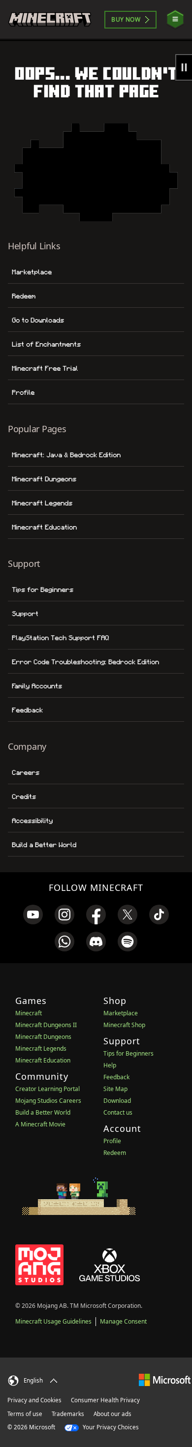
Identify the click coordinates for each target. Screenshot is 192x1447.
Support (25, 614)
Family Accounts (37, 686)
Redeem (23, 296)
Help (109, 1065)
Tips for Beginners (42, 589)
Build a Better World (44, 845)
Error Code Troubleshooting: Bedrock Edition (85, 662)
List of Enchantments (46, 344)
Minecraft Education (44, 527)
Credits (24, 796)
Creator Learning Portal (47, 1089)
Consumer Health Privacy (105, 1400)
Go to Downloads (38, 320)
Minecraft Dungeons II (46, 1025)
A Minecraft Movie (40, 1124)
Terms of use (24, 1413)
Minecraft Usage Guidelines (53, 1321)
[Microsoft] (165, 1379)
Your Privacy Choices (110, 1427)
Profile (23, 392)
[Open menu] (175, 19)
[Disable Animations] (183, 67)
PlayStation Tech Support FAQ (60, 638)
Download (117, 1100)
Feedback (27, 710)
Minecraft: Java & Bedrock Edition (66, 455)
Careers (25, 772)
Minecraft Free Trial (45, 368)
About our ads (112, 1413)
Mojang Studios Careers (48, 1100)
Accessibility (32, 821)
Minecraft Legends (42, 503)
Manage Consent (123, 1321)
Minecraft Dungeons (44, 479)
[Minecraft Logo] (50, 19)
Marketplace (32, 272)
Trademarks (68, 1413)
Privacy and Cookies (34, 1400)
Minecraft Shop (124, 1025)
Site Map (115, 1089)
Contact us (117, 1112)
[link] (33, 914)
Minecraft (28, 1013)
